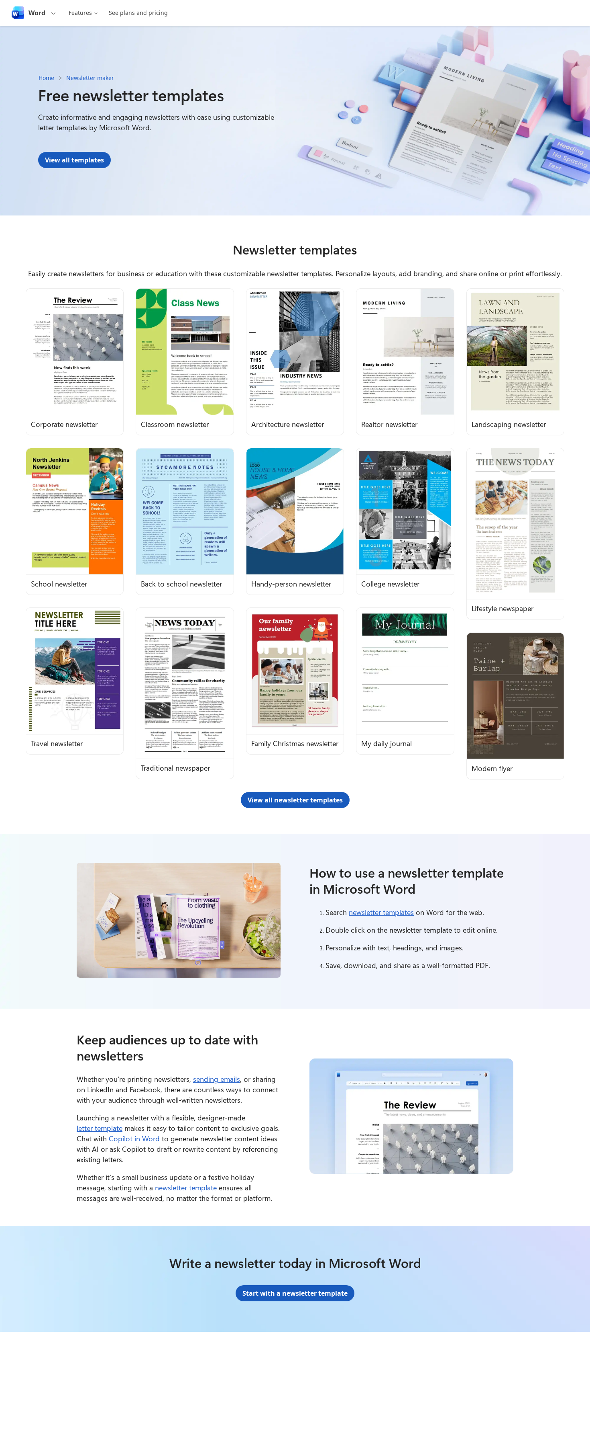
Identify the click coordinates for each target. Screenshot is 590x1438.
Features (80, 12)
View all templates (74, 160)
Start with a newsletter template (295, 1293)
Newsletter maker (90, 78)
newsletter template (186, 1187)
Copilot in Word (134, 1138)
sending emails (216, 1079)
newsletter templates (381, 912)
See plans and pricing (138, 12)
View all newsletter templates (295, 800)
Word (36, 12)
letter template (99, 1128)
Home (46, 78)
